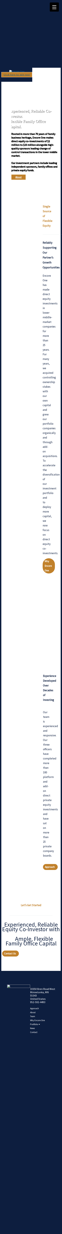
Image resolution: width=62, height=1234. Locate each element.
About (18, 177)
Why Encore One (37, 1020)
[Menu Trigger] (54, 7)
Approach (34, 1008)
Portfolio (34, 1024)
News (32, 1028)
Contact (33, 1032)
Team (32, 1016)
